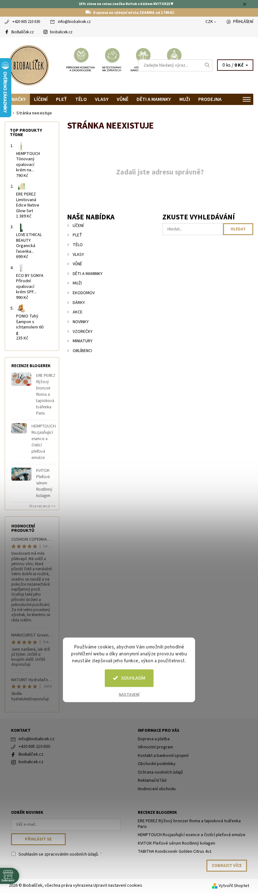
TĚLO (81, 99)
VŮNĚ (122, 99)
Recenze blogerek (157, 812)
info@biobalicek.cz (74, 22)
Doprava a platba (154, 739)
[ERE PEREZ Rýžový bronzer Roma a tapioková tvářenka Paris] (21, 379)
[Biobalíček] (67, 65)
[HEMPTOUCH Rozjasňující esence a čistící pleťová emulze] (19, 428)
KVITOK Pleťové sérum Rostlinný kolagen (44, 483)
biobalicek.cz (61, 32)
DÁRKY (79, 303)
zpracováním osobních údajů (71, 854)
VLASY (102, 99)
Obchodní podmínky (157, 764)
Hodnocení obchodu (157, 789)
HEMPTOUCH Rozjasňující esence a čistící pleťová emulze (43, 442)
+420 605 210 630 (26, 22)
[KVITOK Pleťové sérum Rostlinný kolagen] (21, 474)
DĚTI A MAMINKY (154, 99)
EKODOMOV (84, 293)
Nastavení (129, 694)
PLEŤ (61, 99)
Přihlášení (243, 22)
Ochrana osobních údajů (160, 772)
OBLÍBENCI (82, 351)
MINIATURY (83, 341)
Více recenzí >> (42, 506)
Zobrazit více (227, 866)
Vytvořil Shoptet (234, 886)
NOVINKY (81, 322)
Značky (17, 99)
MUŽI (184, 99)
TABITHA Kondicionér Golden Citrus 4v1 (175, 851)
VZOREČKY (83, 331)
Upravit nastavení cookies (117, 885)
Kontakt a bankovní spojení (163, 755)
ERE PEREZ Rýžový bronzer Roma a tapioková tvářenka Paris (45, 394)
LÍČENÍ (41, 99)
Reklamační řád (152, 780)
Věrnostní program (155, 747)
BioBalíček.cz (22, 32)
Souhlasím (133, 678)
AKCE (77, 312)
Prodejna (210, 99)
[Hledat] (207, 65)
